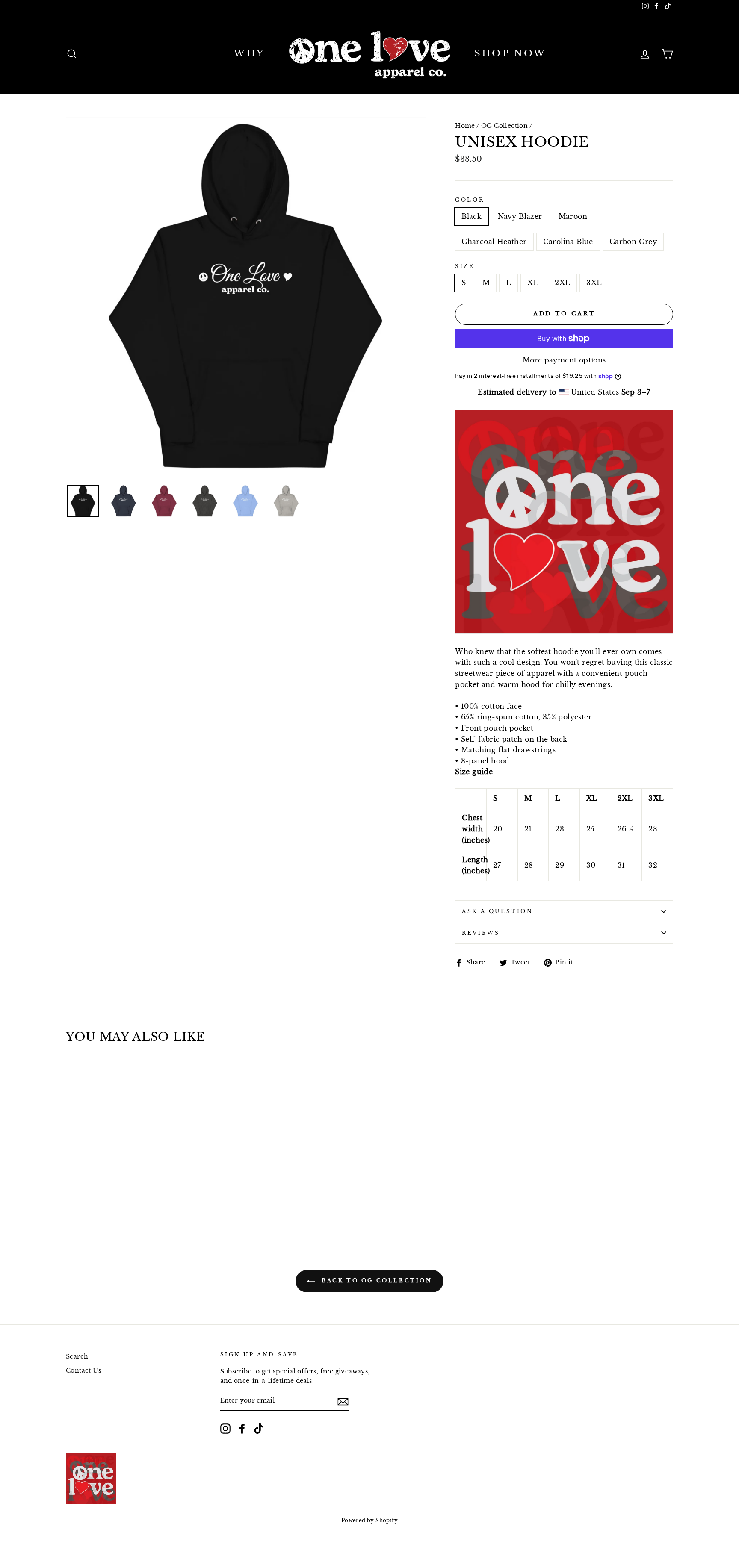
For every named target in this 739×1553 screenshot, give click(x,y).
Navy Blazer (520, 216)
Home (465, 126)
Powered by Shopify (369, 1520)
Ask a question (497, 911)
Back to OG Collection (375, 1280)
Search (77, 1356)
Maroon (573, 216)
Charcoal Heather (493, 241)
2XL (562, 282)
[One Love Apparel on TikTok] (259, 1428)
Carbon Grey (633, 241)
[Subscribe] (343, 1401)
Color (469, 200)
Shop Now (510, 53)
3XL (594, 282)
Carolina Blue (568, 241)
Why (249, 53)
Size (464, 266)
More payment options (564, 360)
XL (532, 282)
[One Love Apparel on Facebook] (242, 1428)
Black (471, 216)
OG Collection (504, 126)
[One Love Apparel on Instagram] (225, 1428)
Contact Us (83, 1370)
